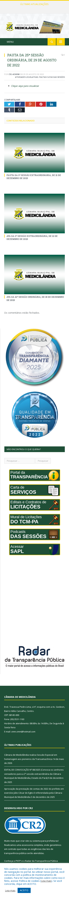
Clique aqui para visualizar (25, 85)
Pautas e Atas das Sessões (52, 77)
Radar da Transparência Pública (41, 860)
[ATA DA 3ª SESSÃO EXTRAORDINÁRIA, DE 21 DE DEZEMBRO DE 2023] (34, 213)
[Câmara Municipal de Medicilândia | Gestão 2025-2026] (34, 26)
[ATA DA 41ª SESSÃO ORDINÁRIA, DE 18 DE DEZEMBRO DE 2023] (34, 274)
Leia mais (46, 880)
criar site (24, 840)
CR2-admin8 (14, 74)
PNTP (18, 860)
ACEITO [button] (24, 890)
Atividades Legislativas (26, 77)
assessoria (27, 844)
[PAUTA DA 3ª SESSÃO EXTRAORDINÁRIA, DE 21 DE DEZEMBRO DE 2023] (34, 152)
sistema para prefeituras (45, 840)
